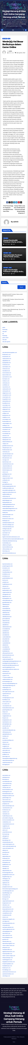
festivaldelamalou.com (7, 793)
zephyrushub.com (6, 358)
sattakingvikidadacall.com (8, 504)
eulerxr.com (5, 472)
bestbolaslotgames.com (8, 506)
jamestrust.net (5, 852)
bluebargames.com (7, 791)
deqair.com (5, 711)
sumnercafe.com (6, 726)
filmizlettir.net (5, 779)
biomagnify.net (5, 764)
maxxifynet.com (6, 370)
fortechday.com (6, 551)
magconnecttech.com (7, 478)
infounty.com (5, 695)
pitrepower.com (6, 947)
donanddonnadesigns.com (8, 490)
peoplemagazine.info (7, 566)
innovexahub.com (6, 372)
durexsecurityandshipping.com (9, 683)
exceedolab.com (6, 433)
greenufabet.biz (6, 618)
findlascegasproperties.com (9, 486)
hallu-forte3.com (6, 933)
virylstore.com (5, 811)
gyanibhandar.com (6, 602)
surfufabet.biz (5, 630)
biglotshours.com (6, 596)
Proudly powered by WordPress (10, 1036)
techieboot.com (6, 576)
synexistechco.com (7, 376)
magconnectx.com (6, 530)
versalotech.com (6, 429)
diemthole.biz (5, 866)
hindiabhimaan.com (7, 965)
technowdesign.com (7, 681)
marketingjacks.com (7, 959)
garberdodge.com (6, 797)
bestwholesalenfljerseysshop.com (10, 665)
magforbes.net (5, 826)
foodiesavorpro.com (7, 449)
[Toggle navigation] (13, 30)
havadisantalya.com (7, 572)
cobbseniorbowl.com (7, 679)
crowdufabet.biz (6, 649)
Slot (9, 38)
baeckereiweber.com (7, 564)
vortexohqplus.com (7, 423)
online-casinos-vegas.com (8, 955)
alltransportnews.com (7, 653)
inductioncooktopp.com (8, 524)
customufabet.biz (6, 636)
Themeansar (13, 1038)
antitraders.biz (5, 671)
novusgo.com (5, 459)
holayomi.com (5, 534)
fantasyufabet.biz (6, 610)
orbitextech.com (6, 476)
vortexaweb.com (6, 391)
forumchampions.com (7, 789)
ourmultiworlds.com (7, 781)
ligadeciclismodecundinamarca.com (11, 536)
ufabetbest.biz (5, 632)
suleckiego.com (6, 975)
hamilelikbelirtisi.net (7, 427)
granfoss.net (5, 939)
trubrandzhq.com (6, 401)
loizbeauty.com (6, 858)
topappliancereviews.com (8, 961)
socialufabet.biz (6, 628)
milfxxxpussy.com (6, 732)
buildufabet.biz (6, 651)
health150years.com (7, 815)
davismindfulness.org (7, 547)
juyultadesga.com (6, 689)
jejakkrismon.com (6, 864)
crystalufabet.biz (6, 643)
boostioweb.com (6, 356)
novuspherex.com (6, 395)
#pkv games (19, 52)
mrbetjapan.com (6, 878)
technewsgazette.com (7, 872)
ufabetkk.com (5, 868)
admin (10, 51)
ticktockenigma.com (7, 470)
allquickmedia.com (6, 870)
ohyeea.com (5, 742)
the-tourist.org (5, 834)
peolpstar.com (5, 803)
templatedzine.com (7, 720)
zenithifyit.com (5, 385)
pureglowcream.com (7, 886)
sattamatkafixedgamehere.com (9, 508)
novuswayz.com (6, 411)
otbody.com (5, 850)
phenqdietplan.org (6, 724)
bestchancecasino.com (8, 518)
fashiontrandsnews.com (8, 655)
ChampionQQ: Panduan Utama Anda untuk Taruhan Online (12, 256)
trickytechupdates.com (7, 963)
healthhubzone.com (7, 584)
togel (10, 267)
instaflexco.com (6, 417)
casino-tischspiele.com (7, 848)
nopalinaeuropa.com (7, 762)
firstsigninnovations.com (8, 795)
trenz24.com (5, 854)
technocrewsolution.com (8, 820)
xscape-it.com (5, 675)
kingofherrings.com (7, 876)
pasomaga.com (6, 756)
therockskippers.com (7, 937)
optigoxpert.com (6, 409)
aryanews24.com (6, 673)
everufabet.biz (5, 647)
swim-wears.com (6, 799)
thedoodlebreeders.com (8, 707)
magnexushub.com (7, 592)
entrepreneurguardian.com (8, 510)
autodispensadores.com (8, 522)
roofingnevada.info (6, 528)
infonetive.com (5, 905)
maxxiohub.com (6, 387)
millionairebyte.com (7, 549)
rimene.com (5, 917)
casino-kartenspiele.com (8, 844)
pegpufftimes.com (6, 785)
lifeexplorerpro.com (7, 457)
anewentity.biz (5, 880)
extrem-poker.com (6, 701)
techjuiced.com (6, 588)
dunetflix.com (5, 728)
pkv (2, 988)
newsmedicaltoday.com (8, 526)
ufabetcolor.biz (5, 620)
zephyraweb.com (6, 389)
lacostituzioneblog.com (8, 740)
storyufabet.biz (5, 639)
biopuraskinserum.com (7, 909)
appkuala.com (5, 882)
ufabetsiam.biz (5, 612)
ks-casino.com (5, 703)
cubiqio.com (5, 443)
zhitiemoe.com (5, 744)
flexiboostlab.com (6, 421)
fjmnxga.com (5, 899)
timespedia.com (6, 862)
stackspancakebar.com (7, 927)
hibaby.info (5, 512)
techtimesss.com (6, 809)
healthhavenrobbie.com (8, 488)
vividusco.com (5, 380)
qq (3, 333)
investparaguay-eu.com (8, 697)
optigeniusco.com (6, 393)
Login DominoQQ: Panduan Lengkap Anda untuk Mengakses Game (13, 271)
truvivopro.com (6, 378)
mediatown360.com (7, 949)
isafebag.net (5, 838)
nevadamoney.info (6, 915)
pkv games (6, 992)
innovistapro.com (6, 419)
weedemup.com (6, 516)
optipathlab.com (6, 360)
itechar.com (5, 580)
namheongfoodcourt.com (8, 929)
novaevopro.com (6, 397)
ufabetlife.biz (5, 624)
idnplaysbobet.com (7, 502)
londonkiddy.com (6, 542)
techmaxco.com (6, 431)
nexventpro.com (6, 405)
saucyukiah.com (6, 775)
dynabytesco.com (6, 437)
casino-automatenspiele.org (9, 846)
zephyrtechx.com (6, 407)
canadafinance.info (7, 913)
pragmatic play (18, 992)
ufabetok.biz (5, 645)
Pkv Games (5, 38)
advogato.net (5, 836)
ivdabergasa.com (6, 687)
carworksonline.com (7, 807)
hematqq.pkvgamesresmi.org (8, 996)
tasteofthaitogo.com (7, 892)
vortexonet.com (6, 368)
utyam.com (5, 738)
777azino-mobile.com (7, 677)
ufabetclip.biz (5, 606)
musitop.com (5, 736)
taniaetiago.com (6, 752)
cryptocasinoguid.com (7, 659)
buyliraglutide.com (6, 598)
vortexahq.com (6, 382)
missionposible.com (7, 953)
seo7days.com (5, 884)
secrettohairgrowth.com (8, 890)
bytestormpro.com (6, 461)
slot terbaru (6, 988)
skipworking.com (6, 856)
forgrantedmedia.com (7, 801)
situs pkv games (6, 341)
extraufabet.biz (6, 622)
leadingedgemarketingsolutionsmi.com (11, 661)
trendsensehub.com (7, 468)
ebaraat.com (5, 586)
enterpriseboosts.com (7, 842)
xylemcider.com (6, 750)
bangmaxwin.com (6, 903)
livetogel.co (5, 482)
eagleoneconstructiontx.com (9, 492)
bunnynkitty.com (6, 894)
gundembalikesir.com (7, 578)
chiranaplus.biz (6, 925)
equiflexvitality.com (7, 494)
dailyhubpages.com (7, 500)
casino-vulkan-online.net (8, 945)
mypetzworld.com (6, 693)
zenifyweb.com (6, 480)
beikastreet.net (6, 777)
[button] (23, 30)
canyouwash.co (6, 570)
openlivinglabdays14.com (8, 667)
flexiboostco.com (6, 354)
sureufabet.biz (5, 634)
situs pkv (4, 331)
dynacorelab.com (6, 374)
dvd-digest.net (5, 921)
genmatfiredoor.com (7, 484)
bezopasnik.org (6, 896)
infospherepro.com (6, 447)
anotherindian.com (6, 748)
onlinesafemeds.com (7, 600)
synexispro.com (6, 532)
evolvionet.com (6, 364)
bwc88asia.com (6, 699)
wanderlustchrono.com (7, 464)
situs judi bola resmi (14, 988)
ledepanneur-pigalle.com (8, 919)
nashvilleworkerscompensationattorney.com (13, 538)
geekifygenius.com (6, 474)
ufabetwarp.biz (6, 604)
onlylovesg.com (6, 496)
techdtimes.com (6, 574)
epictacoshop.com (6, 907)
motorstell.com (5, 813)
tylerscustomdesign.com (8, 805)
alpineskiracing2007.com (8, 943)
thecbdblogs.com (6, 969)
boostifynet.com (6, 403)
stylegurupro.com (6, 439)
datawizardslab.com (7, 441)
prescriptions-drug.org (7, 817)
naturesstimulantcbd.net (8, 760)
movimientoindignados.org (8, 730)
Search (4, 282)
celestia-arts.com (6, 787)
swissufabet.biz (6, 614)
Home (14, 1041)
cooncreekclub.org (6, 783)
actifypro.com (5, 413)
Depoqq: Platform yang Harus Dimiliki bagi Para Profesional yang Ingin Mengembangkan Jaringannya (19, 209)
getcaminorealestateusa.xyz (9, 553)
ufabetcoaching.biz (7, 545)
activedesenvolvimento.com (9, 498)
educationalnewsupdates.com (9, 352)
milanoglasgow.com (7, 931)
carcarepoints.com (6, 705)
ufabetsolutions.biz (6, 626)
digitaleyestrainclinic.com (8, 951)
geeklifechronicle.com (7, 445)
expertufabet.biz (6, 608)
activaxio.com (5, 435)
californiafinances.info (7, 911)
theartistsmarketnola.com (8, 923)
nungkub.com (5, 746)
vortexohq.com (6, 451)
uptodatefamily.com (7, 734)
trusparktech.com (6, 399)
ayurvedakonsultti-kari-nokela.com (10, 669)
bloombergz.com (6, 840)
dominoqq (4, 329)
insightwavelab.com (7, 455)
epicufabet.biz (5, 641)
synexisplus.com (6, 366)
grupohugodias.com (7, 709)
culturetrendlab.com (7, 466)
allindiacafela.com (6, 941)
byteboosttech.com (6, 590)
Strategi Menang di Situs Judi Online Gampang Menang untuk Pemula (14, 14)
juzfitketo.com (5, 754)
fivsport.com (5, 717)
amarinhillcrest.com (7, 832)
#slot (24, 52)
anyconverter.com (6, 860)
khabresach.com (6, 967)
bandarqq (4, 335)
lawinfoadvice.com (6, 722)
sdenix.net (4, 830)
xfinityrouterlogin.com (7, 957)
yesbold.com (5, 582)
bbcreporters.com (6, 657)
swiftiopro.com (5, 425)
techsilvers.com (6, 713)
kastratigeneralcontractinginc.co (10, 663)
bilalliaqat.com (5, 520)
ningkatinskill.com (6, 715)
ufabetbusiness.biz (6, 616)
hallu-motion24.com (7, 935)
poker (3, 327)
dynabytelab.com (6, 362)
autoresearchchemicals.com (9, 971)
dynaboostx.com (6, 415)
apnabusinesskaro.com (8, 973)
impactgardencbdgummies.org (9, 758)
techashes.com (6, 568)
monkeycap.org (6, 828)
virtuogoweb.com (6, 594)
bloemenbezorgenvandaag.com (10, 888)
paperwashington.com (7, 514)
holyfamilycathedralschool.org (9, 540)
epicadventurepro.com (7, 453)
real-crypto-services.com (8, 691)
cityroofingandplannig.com (8, 685)
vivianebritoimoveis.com (8, 824)
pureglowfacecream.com (8, 874)
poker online (5, 337)
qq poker (6, 990)
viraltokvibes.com (6, 822)
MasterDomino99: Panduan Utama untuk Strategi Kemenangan (12, 242)
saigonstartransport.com (8, 901)
